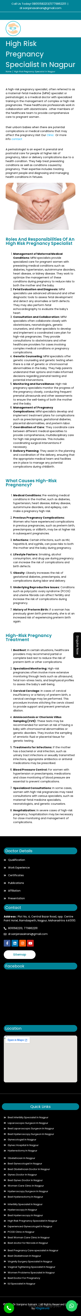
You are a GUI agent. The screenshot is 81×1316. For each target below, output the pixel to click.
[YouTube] (51, 16)
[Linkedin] (14, 943)
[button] (71, 1305)
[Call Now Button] (9, 1308)
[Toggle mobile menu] (73, 29)
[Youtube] (30, 943)
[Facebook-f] (7, 943)
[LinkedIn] (36, 16)
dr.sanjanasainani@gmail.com (40, 8)
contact (16, 139)
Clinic (51, 135)
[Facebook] (28, 16)
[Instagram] (43, 16)
